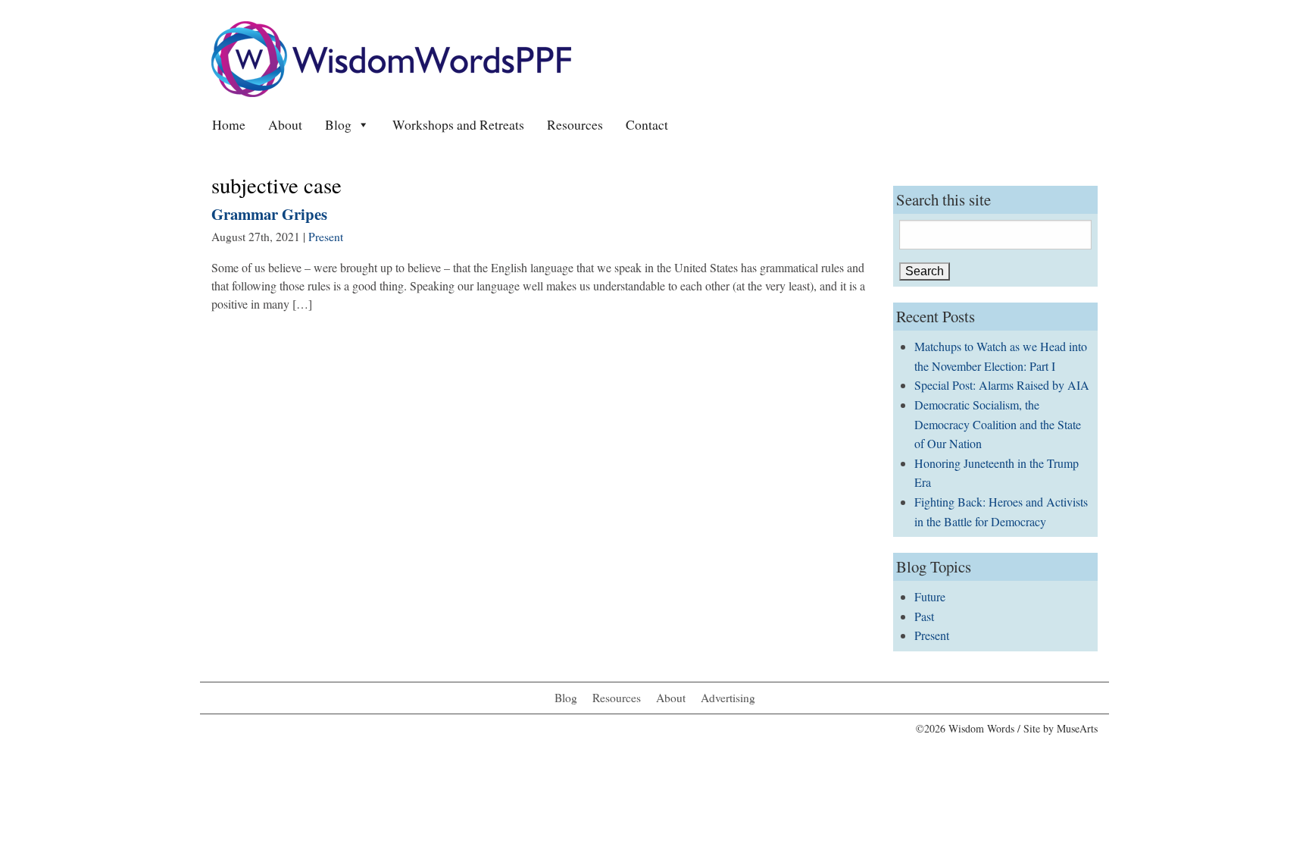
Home (228, 124)
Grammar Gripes (269, 213)
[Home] (391, 57)
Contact (647, 124)
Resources (575, 124)
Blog (338, 124)
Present (325, 236)
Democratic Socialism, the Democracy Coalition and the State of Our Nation (997, 424)
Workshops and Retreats (458, 124)
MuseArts (1077, 728)
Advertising (728, 697)
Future (929, 596)
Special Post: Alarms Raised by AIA (1001, 385)
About (285, 124)
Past (924, 616)
